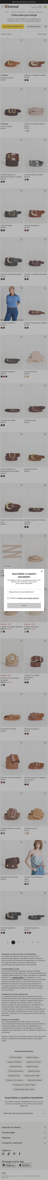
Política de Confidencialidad (28, 598)
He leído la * (24, 598)
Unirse (24, 605)
